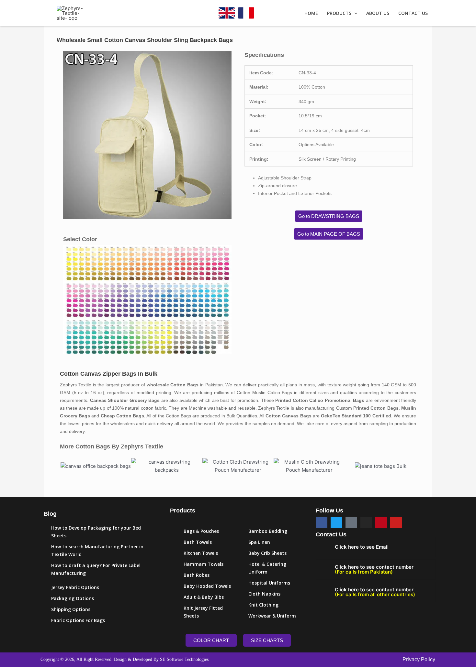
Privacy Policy (418, 659)
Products (339, 13)
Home (311, 13)
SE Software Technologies (184, 659)
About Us (377, 13)
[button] (354, 13)
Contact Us (413, 13)
